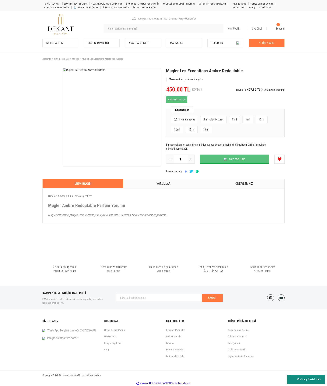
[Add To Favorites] (279, 159)
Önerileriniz (244, 183)
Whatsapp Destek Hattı (309, 379)
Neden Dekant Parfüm (114, 330)
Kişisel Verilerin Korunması (241, 356)
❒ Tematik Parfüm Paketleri (212, 3)
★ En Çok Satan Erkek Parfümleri (179, 3)
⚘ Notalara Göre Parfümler (115, 7)
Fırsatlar (170, 343)
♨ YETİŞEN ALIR (52, 3)
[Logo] (61, 25)
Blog (106, 349)
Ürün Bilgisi (83, 183)
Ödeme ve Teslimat (237, 336)
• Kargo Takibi (240, 3)
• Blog (252, 7)
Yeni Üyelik (233, 28)
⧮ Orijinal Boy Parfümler (75, 3)
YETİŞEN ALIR (266, 43)
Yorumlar (163, 183)
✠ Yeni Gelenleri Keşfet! (144, 7)
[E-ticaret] (163, 383)
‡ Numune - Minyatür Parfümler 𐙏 (142, 3)
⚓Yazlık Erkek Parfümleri (86, 7)
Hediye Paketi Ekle (176, 99)
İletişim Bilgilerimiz (113, 343)
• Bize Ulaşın (239, 7)
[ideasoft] (143, 383)
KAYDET (212, 297)
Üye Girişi (257, 28)
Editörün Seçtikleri (175, 349)
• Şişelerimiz (265, 7)
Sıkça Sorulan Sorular (238, 330)
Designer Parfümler (175, 330)
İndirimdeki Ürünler (175, 356)
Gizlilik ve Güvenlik (237, 349)
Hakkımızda (110, 336)
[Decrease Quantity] (170, 159)
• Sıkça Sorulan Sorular (261, 3)
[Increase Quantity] (190, 159)
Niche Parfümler (174, 336)
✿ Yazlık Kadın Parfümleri (56, 7)
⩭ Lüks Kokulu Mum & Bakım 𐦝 (106, 3)
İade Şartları (234, 343)
